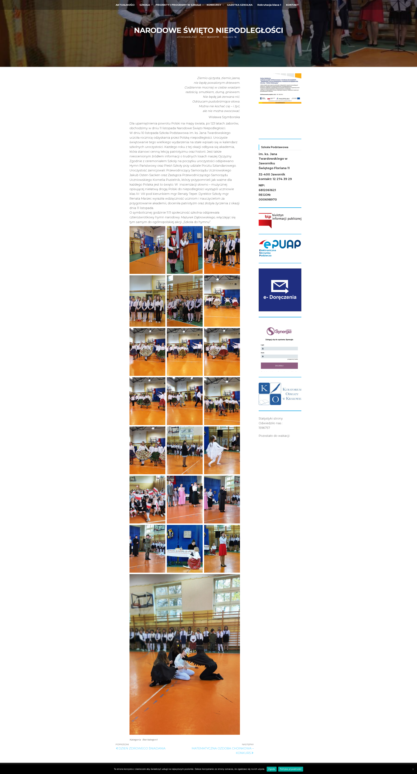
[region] (280, 103)
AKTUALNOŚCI (125, 4)
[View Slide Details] (280, 87)
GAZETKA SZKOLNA (239, 4)
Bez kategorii (150, 739)
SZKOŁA (144, 4)
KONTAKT (292, 4)
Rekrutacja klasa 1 (269, 4)
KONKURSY (214, 4)
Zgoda (271, 769)
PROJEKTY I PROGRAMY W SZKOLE (178, 4)
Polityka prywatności (291, 769)
